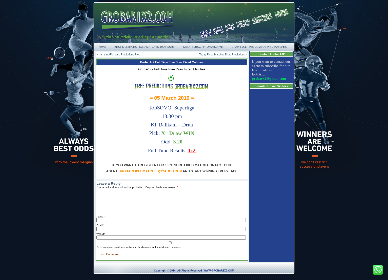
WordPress (179, 277)
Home (102, 46)
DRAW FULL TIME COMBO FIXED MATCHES (259, 46)
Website (100, 234)
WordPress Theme (197, 277)
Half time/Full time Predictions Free (119, 54)
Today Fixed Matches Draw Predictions (222, 54)
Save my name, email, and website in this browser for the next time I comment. (139, 247)
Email (100, 225)
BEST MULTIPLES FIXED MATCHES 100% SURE (144, 46)
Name (100, 216)
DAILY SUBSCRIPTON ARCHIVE (203, 46)
